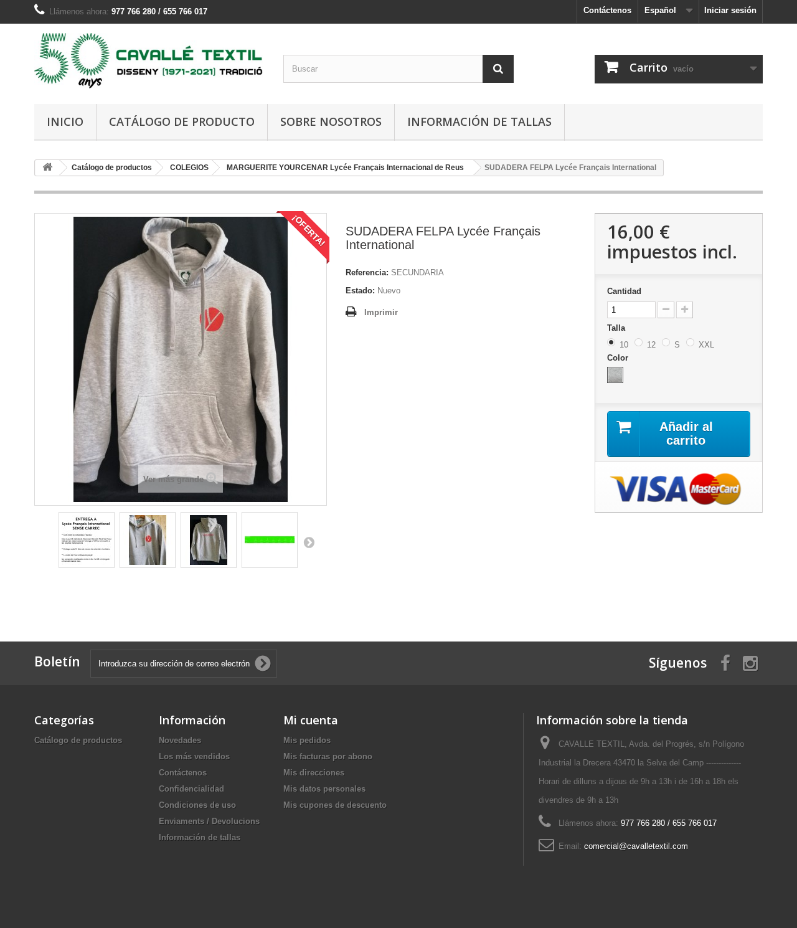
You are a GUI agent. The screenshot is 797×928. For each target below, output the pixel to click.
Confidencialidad (191, 788)
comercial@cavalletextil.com (636, 846)
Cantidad (624, 291)
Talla (617, 328)
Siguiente (309, 542)
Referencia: (367, 272)
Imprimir (381, 312)
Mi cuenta (310, 720)
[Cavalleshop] (149, 60)
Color (619, 357)
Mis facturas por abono (327, 756)
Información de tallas (479, 121)
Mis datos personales (324, 788)
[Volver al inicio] (47, 168)
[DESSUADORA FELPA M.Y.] (86, 540)
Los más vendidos (194, 756)
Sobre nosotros (331, 121)
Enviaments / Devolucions (209, 821)
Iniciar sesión (730, 10)
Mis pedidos (307, 740)
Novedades (180, 740)
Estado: (360, 290)
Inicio (65, 121)
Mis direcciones (313, 772)
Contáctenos (607, 10)
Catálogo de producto (182, 121)
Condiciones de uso (197, 805)
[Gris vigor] (615, 375)
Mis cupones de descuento (335, 805)
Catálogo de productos (78, 740)
